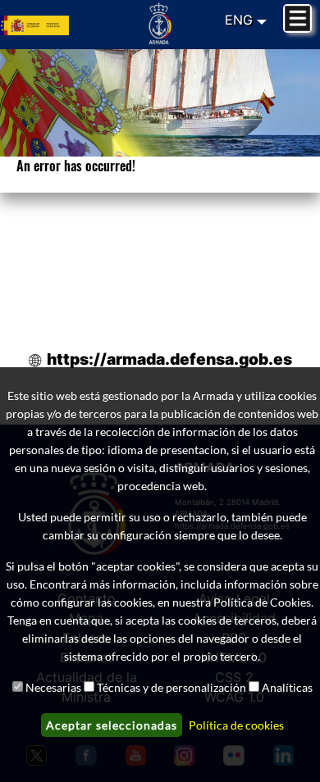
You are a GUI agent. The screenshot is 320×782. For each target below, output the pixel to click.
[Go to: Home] (160, 23)
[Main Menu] (297, 18)
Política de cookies (236, 725)
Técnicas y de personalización (171, 687)
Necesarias (53, 687)
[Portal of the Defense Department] (53, 24)
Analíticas (287, 687)
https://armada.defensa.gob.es (169, 359)
